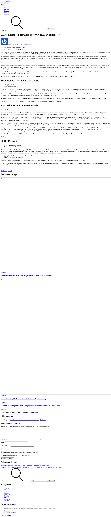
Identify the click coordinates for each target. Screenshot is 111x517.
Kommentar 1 (28, 44)
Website (3, 449)
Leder (5, 171)
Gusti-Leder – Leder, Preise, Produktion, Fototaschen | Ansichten (28, 420)
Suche (51, 28)
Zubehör (6, 500)
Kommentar (4, 439)
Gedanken (7, 491)
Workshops (7, 9)
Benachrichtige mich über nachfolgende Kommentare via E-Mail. (21, 452)
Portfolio (6, 11)
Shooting (6, 496)
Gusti (2, 171)
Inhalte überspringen (6, 1)
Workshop (7, 499)
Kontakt (6, 14)
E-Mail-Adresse (5, 445)
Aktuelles (6, 8)
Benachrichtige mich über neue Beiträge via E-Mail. (17, 455)
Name (3, 442)
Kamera (6, 493)
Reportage (3, 30)
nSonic (12, 44)
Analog (6, 489)
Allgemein (7, 488)
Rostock (10, 171)
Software (6, 497)
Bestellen (6, 12)
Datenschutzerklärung (10, 512)
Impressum (7, 511)
